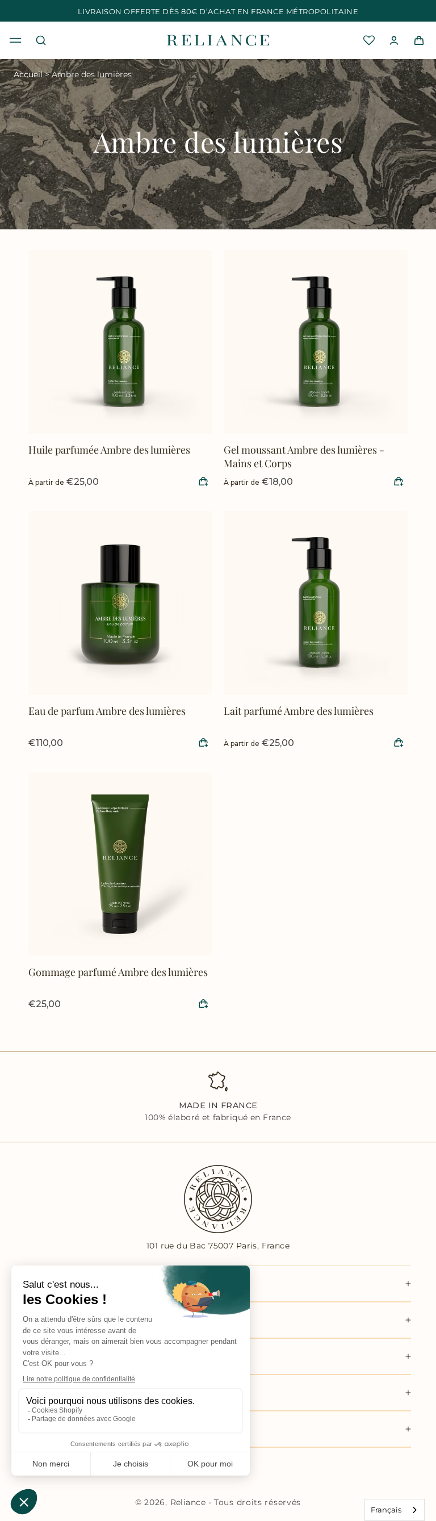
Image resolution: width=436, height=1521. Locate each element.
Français (386, 1509)
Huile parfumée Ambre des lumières (109, 449)
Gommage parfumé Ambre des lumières (118, 972)
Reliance (188, 1502)
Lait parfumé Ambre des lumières (299, 711)
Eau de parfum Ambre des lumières (107, 711)
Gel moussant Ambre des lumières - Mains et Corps (304, 456)
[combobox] (394, 1510)
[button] (15, 40)
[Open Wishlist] (369, 40)
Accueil (28, 74)
